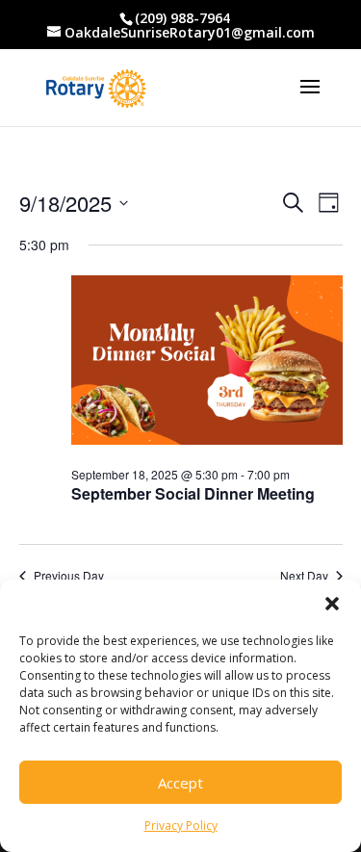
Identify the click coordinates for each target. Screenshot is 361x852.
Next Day (304, 575)
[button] (332, 603)
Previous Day (69, 575)
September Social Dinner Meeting (193, 493)
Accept (180, 782)
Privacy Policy (181, 825)
